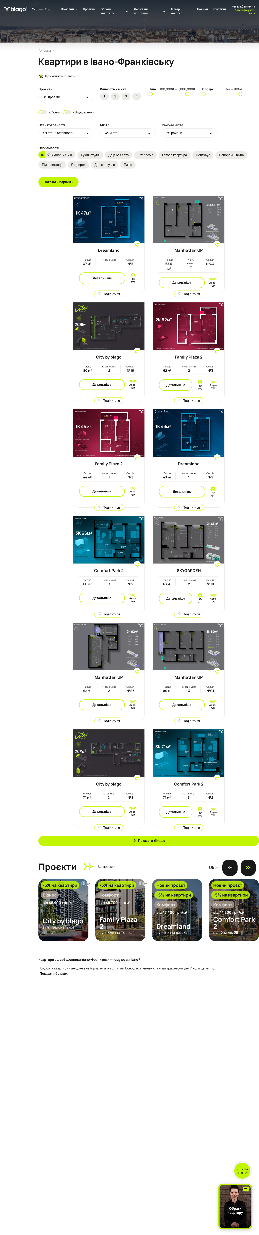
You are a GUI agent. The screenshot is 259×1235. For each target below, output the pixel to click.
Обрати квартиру (107, 11)
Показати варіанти (58, 182)
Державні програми (141, 11)
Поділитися (111, 294)
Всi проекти (51, 97)
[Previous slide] (230, 868)
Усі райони (174, 133)
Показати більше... (54, 973)
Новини (202, 9)
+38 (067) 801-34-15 (243, 6)
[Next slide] (248, 868)
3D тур (133, 280)
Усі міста (110, 133)
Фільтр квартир (176, 11)
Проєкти (89, 9)
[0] (137, 244)
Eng (47, 9)
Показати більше (151, 840)
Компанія (67, 9)
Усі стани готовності (58, 133)
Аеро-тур (212, 284)
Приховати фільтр (60, 76)
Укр (34, 9)
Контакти (219, 9)
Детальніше (102, 278)
